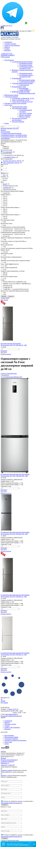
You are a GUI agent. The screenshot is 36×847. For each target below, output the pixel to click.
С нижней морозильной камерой (22, 61)
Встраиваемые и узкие (19, 86)
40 (4, 701)
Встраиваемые (23, 88)
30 (3, 701)
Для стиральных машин (19, 108)
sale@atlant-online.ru (11, 714)
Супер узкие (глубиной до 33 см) (22, 101)
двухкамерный (7, 152)
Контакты (7, 50)
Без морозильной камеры (27, 80)
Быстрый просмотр (7, 343)
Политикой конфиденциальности (11, 716)
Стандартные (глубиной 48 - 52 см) (23, 98)
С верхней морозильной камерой (22, 83)
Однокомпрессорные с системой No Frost (26, 67)
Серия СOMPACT (25, 90)
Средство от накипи (25, 113)
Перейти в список (6, 775)
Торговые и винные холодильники (15, 103)
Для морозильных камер (19, 106)
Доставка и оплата (10, 44)
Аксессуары (8, 105)
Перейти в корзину (7, 770)
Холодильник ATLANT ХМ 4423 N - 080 (14, 345)
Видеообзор (17, 343)
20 (1, 699)
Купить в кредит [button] (6, 354)
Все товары (4, 300)
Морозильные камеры (11, 95)
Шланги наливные (25, 115)
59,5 (4, 175)
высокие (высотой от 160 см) (12, 161)
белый (5, 184)
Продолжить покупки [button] (20, 770)
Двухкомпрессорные (25, 65)
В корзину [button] (4, 351)
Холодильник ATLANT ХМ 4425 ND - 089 (14, 534)
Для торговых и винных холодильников (19, 119)
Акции (6, 123)
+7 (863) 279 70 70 (6, 25)
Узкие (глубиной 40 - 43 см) (20, 100)
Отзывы (7, 49)
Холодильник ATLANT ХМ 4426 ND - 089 (14, 476)
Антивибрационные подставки (25, 110)
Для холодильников (18, 121)
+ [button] (19, 349)
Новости (7, 47)
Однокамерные (16, 78)
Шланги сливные (24, 116)
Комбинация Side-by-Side (27, 93)
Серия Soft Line (24, 85)
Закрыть (3, 751)
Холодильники (9, 60)
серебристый (7, 187)
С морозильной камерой (27, 81)
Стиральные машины (11, 96)
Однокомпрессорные (25, 63)
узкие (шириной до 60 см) (11, 162)
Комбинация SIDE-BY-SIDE (21, 91)
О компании (8, 42)
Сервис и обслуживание (12, 45)
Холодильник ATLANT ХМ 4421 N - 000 (14, 654)
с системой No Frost (9, 157)
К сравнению (5, 474)
